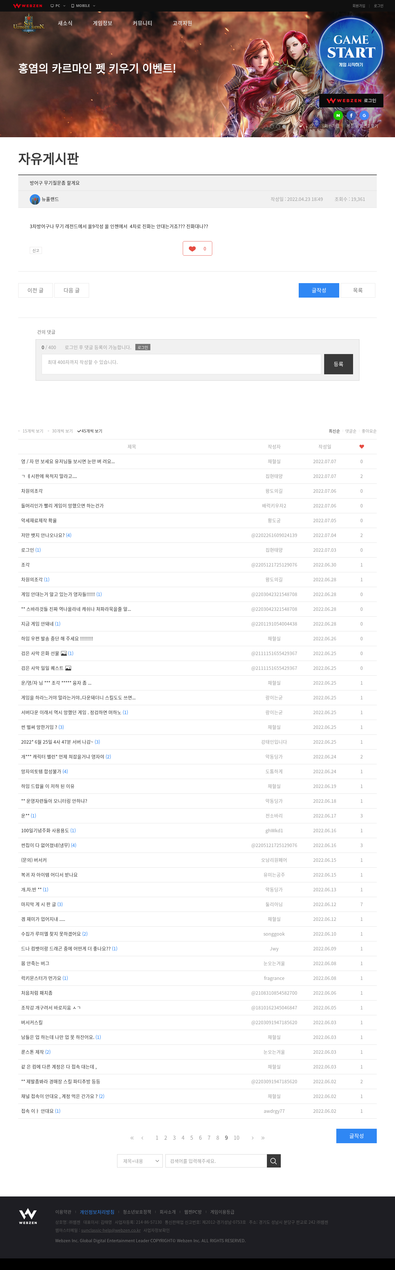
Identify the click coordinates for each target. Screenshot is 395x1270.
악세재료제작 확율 (39, 520)
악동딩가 (274, 756)
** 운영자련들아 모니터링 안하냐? (54, 800)
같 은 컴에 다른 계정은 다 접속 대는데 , (59, 1066)
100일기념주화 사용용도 (48, 830)
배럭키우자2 (274, 505)
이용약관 (63, 1212)
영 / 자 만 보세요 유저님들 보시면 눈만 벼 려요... (68, 461)
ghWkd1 (274, 830)
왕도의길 (274, 490)
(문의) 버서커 (34, 859)
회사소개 (168, 1212)
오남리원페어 (274, 859)
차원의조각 (32, 490)
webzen (27, 6)
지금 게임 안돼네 (40, 623)
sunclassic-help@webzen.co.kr (111, 1230)
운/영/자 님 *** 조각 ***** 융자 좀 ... (56, 682)
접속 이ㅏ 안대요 (40, 1110)
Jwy (274, 948)
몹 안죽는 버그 (35, 963)
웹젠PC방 (193, 1212)
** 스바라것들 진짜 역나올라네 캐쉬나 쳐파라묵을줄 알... (76, 608)
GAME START (350, 49)
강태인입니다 (274, 741)
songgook (274, 933)
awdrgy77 (274, 1110)
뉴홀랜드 (50, 198)
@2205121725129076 (274, 564)
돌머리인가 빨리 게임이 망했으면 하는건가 (62, 505)
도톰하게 (274, 771)
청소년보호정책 (137, 1212)
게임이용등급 (222, 1212)
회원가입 (358, 5)
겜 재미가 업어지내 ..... (43, 918)
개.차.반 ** (34, 889)
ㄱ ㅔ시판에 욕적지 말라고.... (49, 475)
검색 (274, 1161)
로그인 (378, 5)
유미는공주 (274, 874)
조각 (25, 564)
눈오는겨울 (274, 963)
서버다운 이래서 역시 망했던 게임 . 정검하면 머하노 (74, 712)
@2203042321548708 (274, 594)
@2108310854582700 (274, 992)
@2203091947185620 (274, 1022)
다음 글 (72, 290)
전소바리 (274, 815)
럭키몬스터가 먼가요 (44, 977)
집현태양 (274, 475)
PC (58, 5)
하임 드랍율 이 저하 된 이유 (48, 785)
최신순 (334, 431)
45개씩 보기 (92, 431)
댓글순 (351, 431)
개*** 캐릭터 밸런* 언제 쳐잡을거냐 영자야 (66, 756)
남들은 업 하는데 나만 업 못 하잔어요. (61, 1036)
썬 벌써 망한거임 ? (42, 726)
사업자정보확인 (156, 1230)
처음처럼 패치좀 (37, 992)
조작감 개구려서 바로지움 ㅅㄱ (51, 1007)
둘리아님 (274, 904)
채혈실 (274, 461)
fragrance (274, 977)
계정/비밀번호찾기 (362, 125)
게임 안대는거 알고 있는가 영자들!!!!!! (61, 594)
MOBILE (83, 5)
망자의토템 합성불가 (44, 771)
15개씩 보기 (33, 431)
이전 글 (35, 290)
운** (28, 815)
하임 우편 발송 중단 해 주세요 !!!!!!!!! (57, 638)
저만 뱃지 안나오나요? (46, 535)
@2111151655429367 (274, 653)
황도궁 (274, 520)
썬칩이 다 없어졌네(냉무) (48, 845)
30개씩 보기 (62, 431)
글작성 (319, 290)
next (294, 126)
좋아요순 (369, 431)
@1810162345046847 (274, 1007)
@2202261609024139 (274, 535)
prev (255, 126)
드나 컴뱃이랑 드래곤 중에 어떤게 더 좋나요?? (69, 948)
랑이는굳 (274, 697)
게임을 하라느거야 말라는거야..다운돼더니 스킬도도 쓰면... (78, 697)
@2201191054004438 (274, 623)
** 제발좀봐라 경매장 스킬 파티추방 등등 (60, 1081)
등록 (339, 364)
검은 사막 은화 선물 (47, 653)
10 (236, 1137)
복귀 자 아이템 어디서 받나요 (49, 874)
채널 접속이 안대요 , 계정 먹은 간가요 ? (62, 1096)
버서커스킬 (32, 1022)
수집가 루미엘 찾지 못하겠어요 (54, 933)
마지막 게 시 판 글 (42, 904)
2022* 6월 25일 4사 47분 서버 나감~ (60, 741)
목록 (358, 290)
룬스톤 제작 (36, 1051)
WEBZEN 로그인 (351, 100)
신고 (35, 250)
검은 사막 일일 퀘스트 (43, 667)
